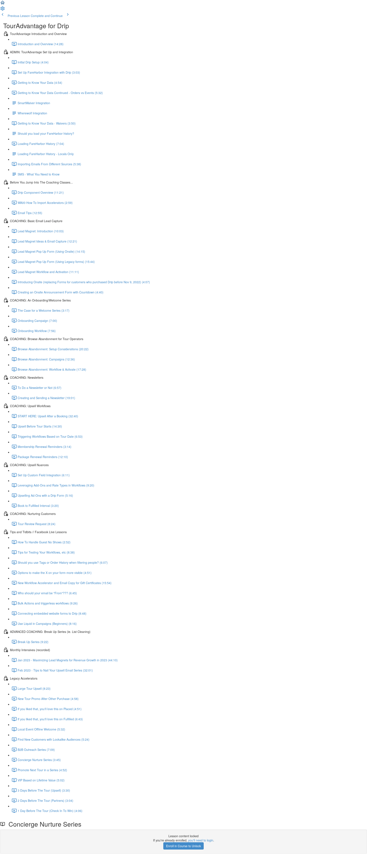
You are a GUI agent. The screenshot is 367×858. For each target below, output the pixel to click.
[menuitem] (2, 10)
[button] (2, 4)
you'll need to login (200, 840)
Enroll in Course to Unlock (183, 846)
